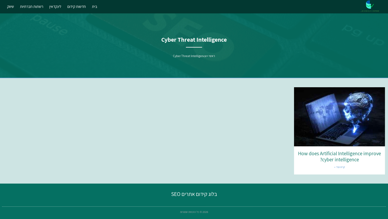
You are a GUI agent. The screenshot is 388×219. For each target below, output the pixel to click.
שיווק (10, 6)
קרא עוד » (339, 167)
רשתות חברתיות (31, 6)
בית (94, 6)
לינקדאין (55, 6)
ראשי (212, 56)
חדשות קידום (76, 6)
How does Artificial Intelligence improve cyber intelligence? (339, 156)
